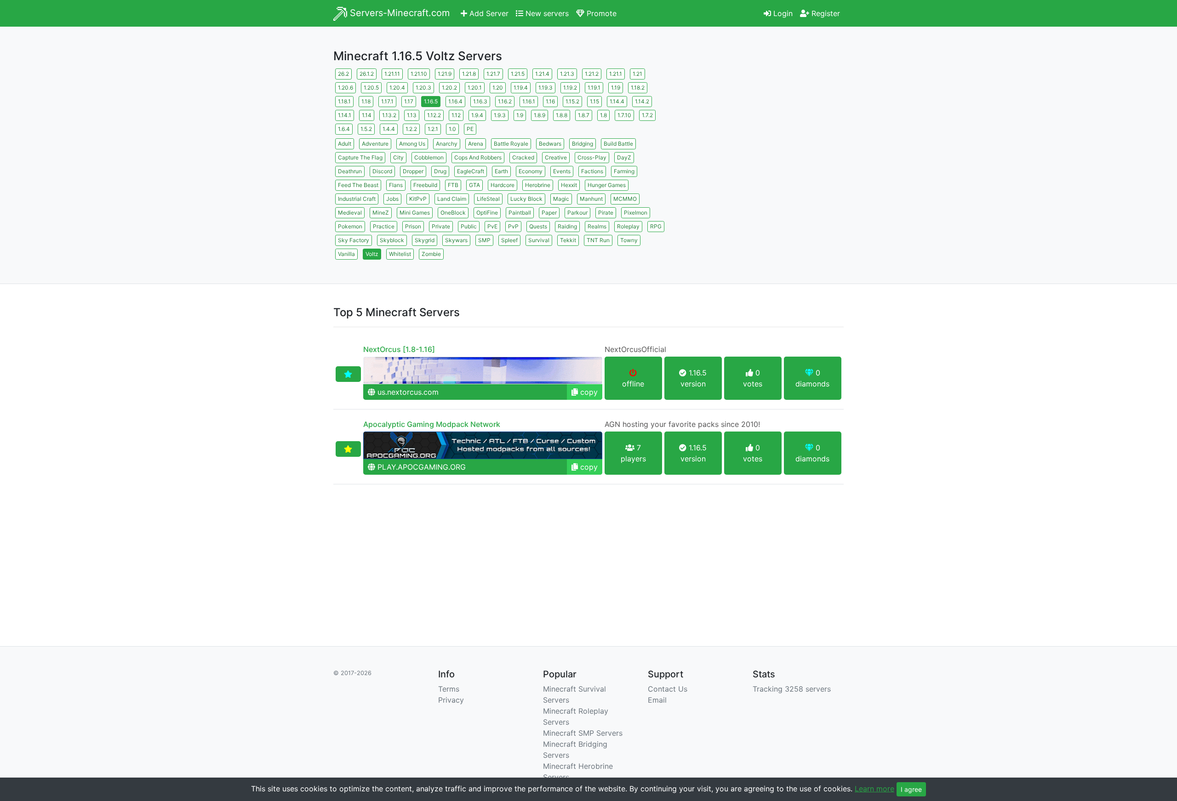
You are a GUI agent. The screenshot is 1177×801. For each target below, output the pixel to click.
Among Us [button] (412, 143)
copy (588, 392)
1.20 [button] (497, 87)
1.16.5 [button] (431, 101)
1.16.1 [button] (528, 101)
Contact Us (667, 688)
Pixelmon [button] (635, 212)
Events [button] (562, 171)
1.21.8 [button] (469, 73)
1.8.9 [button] (539, 115)
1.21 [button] (637, 73)
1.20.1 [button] (475, 87)
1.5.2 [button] (366, 128)
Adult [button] (344, 143)
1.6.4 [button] (344, 128)
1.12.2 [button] (434, 115)
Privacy (451, 699)
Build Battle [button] (618, 143)
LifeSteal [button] (488, 198)
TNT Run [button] (598, 240)
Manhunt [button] (591, 198)
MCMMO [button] (625, 198)
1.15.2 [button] (572, 101)
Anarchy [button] (446, 143)
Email (657, 699)
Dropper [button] (413, 171)
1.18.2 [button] (638, 87)
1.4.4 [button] (389, 128)
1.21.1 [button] (615, 73)
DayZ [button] (624, 157)
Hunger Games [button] (607, 185)
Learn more (874, 788)
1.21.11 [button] (392, 73)
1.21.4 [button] (542, 73)
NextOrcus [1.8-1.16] (399, 349)
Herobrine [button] (537, 185)
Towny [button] (629, 240)
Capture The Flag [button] (360, 157)
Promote (600, 13)
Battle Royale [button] (511, 143)
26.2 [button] (343, 73)
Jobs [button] (392, 198)
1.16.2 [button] (505, 101)
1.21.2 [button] (592, 73)
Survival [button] (538, 240)
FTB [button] (453, 185)
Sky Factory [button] (353, 240)
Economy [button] (531, 171)
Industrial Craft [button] (357, 198)
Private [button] (441, 226)
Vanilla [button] (346, 253)
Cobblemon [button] (429, 157)
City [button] (398, 157)
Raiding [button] (567, 226)
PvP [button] (513, 226)
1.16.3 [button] (480, 101)
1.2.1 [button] (433, 128)
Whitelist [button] (400, 253)
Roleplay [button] (628, 226)
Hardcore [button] (502, 185)
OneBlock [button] (453, 212)
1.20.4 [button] (397, 87)
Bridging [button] (582, 143)
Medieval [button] (350, 212)
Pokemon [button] (350, 226)
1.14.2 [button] (642, 101)
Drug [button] (440, 171)
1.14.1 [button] (344, 115)
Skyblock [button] (392, 240)
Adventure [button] (375, 143)
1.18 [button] (366, 101)
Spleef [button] (509, 240)
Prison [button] (413, 226)
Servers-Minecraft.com (398, 12)
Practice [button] (383, 226)
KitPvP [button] (418, 198)
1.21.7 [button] (493, 73)
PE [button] (470, 128)
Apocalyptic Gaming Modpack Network (431, 424)
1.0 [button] (452, 128)
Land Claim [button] (451, 198)
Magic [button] (561, 198)
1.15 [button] (594, 101)
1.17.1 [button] (387, 101)
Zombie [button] (431, 253)
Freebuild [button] (425, 185)
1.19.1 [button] (594, 87)
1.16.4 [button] (455, 101)
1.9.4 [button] (477, 115)
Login (782, 13)
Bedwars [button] (550, 143)
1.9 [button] (519, 115)
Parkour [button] (577, 212)
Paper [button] (549, 212)
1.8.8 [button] (561, 115)
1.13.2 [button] (389, 115)
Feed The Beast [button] (358, 185)
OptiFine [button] (487, 212)
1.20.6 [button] (345, 87)
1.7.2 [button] (647, 115)
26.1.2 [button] (367, 73)
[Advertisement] (763, 131)
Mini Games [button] (415, 212)
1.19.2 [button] (570, 87)
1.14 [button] (366, 115)
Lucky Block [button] (526, 198)
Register (824, 13)
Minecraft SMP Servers (583, 733)
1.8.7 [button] (583, 115)
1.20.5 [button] (371, 87)
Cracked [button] (523, 157)
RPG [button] (656, 226)
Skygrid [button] (424, 240)
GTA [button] (474, 185)
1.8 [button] (603, 115)
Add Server (488, 13)
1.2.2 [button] (411, 128)
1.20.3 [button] (423, 87)
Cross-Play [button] (591, 157)
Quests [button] (538, 226)
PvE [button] (492, 226)
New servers (546, 13)
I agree (911, 789)
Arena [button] (475, 143)
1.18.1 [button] (344, 101)
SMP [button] (484, 240)
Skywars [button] (456, 240)
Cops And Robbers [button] (478, 157)
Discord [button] (382, 171)
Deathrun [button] (350, 171)
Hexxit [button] (569, 185)
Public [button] (469, 226)
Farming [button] (624, 171)
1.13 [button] (412, 115)
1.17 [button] (408, 101)
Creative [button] (556, 157)
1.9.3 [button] (500, 115)
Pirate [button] (605, 212)
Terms (448, 688)
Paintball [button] (520, 212)
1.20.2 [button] (449, 87)
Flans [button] (396, 185)
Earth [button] (501, 171)
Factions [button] (592, 171)
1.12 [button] (456, 115)
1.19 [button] (615, 87)
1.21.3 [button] (567, 73)
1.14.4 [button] (617, 101)
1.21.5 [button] (518, 73)
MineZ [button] (380, 212)
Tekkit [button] (568, 240)
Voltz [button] (372, 253)
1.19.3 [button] (545, 87)
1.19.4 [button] (521, 87)
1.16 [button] (550, 101)
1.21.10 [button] (419, 73)
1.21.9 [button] (444, 73)
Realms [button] (597, 226)
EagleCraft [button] (470, 171)
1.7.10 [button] (624, 115)
